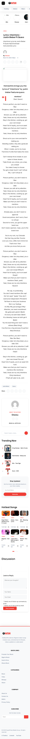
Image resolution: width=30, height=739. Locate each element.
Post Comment (10, 608)
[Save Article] (24, 62)
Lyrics (4, 31)
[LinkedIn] (16, 391)
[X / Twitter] (12, 391)
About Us (4, 693)
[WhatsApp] (12, 62)
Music (3, 674)
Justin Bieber (6, 386)
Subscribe (15, 494)
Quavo (14, 386)
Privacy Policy (6, 702)
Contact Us (5, 696)
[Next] (27, 523)
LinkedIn (11, 735)
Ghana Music (5, 663)
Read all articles (15, 423)
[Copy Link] (16, 62)
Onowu (7, 55)
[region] (15, 531)
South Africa (5, 660)
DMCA (3, 699)
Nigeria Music (6, 657)
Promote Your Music (7, 654)
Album (3, 682)
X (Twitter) (5, 735)
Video (3, 677)
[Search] (23, 3)
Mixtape (4, 679)
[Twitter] (8, 62)
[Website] (13, 419)
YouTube (18, 735)
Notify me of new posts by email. (14, 605)
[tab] (13, 551)
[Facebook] (4, 62)
